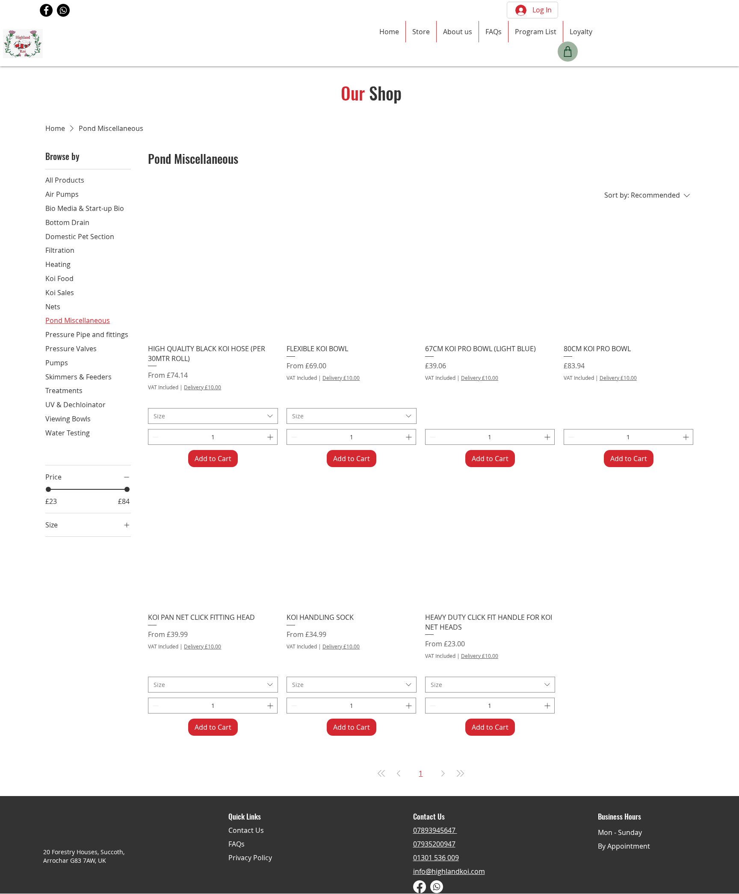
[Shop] (568, 51)
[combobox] (213, 416)
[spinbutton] (213, 436)
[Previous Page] (398, 773)
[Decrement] (154, 436)
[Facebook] (46, 10)
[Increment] (271, 436)
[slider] (48, 489)
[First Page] (381, 773)
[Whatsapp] (63, 10)
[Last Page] (460, 773)
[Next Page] (443, 773)
